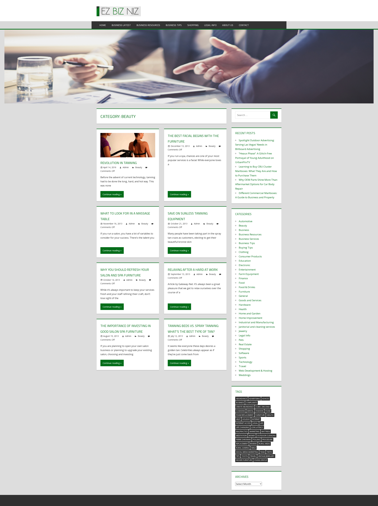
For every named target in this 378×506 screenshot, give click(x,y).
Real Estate (245, 344)
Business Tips (174, 25)
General (243, 296)
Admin (126, 167)
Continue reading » (112, 194)
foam (267, 411)
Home (102, 25)
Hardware (245, 304)
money (252, 435)
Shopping (193, 25)
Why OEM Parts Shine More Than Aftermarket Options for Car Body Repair (256, 184)
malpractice (242, 431)
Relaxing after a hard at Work (193, 269)
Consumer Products (250, 256)
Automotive (245, 221)
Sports (242, 357)
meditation (241, 435)
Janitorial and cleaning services (257, 326)
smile (253, 448)
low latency (257, 427)
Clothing (244, 252)
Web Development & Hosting (255, 370)
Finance (243, 278)
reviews (253, 443)
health (270, 415)
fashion (259, 411)
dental (250, 411)
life (261, 423)
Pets (241, 340)
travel (253, 456)
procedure (267, 439)
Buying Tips (246, 247)
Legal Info (210, 25)
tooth (245, 456)
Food (242, 282)
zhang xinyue (260, 460)
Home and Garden (249, 313)
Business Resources (148, 25)
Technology (245, 362)
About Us (227, 25)
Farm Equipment (249, 274)
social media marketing (247, 452)
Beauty (138, 167)
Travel (242, 366)
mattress (265, 431)
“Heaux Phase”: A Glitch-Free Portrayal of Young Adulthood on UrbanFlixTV (254, 158)
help (238, 419)
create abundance (245, 407)
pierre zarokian (243, 439)
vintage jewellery (266, 456)
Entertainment (247, 269)
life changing (242, 427)
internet (256, 419)
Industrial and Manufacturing (256, 322)
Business (244, 230)
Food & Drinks (247, 287)
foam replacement (244, 415)
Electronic (244, 265)
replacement (242, 443)
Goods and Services (250, 300)
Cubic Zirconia (263, 407)
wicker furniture (244, 460)
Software (244, 353)
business (240, 402)
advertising (254, 398)
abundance (241, 398)
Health (243, 309)
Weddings (245, 375)
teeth (269, 452)
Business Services (249, 239)
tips (237, 456)
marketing (254, 431)
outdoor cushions (266, 435)
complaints (251, 402)
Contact (244, 25)
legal (255, 423)
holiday (246, 419)
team (262, 452)
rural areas (264, 443)
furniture (260, 415)
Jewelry (243, 331)
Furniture (244, 291)
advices (265, 398)
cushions (240, 411)
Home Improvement (250, 318)
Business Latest (121, 25)
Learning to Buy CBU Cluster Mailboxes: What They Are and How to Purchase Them (256, 171)
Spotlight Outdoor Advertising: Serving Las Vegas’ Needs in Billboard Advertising (254, 145)
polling (256, 439)
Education (245, 260)
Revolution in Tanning (118, 162)
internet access (243, 423)
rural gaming (242, 448)
